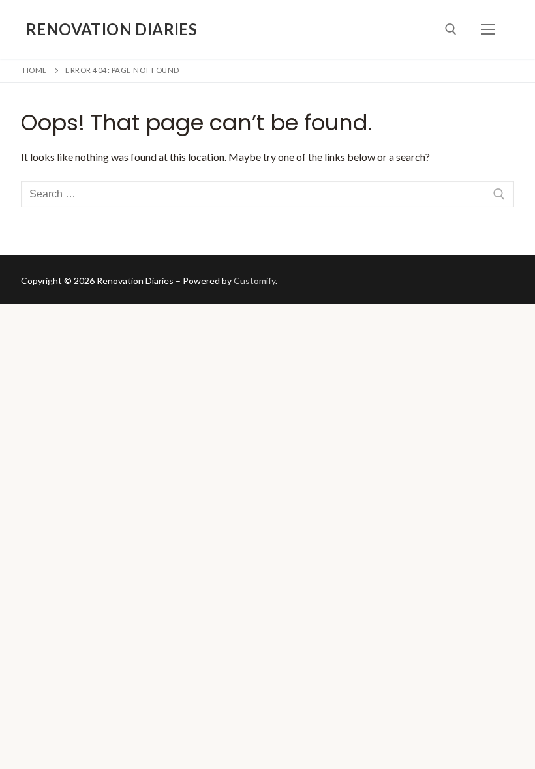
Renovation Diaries (111, 29)
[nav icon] (488, 29)
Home (35, 70)
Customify (254, 280)
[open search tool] (451, 29)
